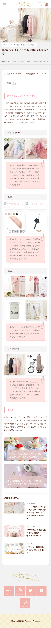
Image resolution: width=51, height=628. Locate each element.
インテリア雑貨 (28, 45)
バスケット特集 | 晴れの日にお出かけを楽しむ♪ (36, 550)
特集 (17, 45)
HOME (6, 62)
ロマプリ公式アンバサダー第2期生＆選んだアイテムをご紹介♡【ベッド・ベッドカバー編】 (37, 512)
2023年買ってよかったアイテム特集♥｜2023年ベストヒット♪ (36, 533)
